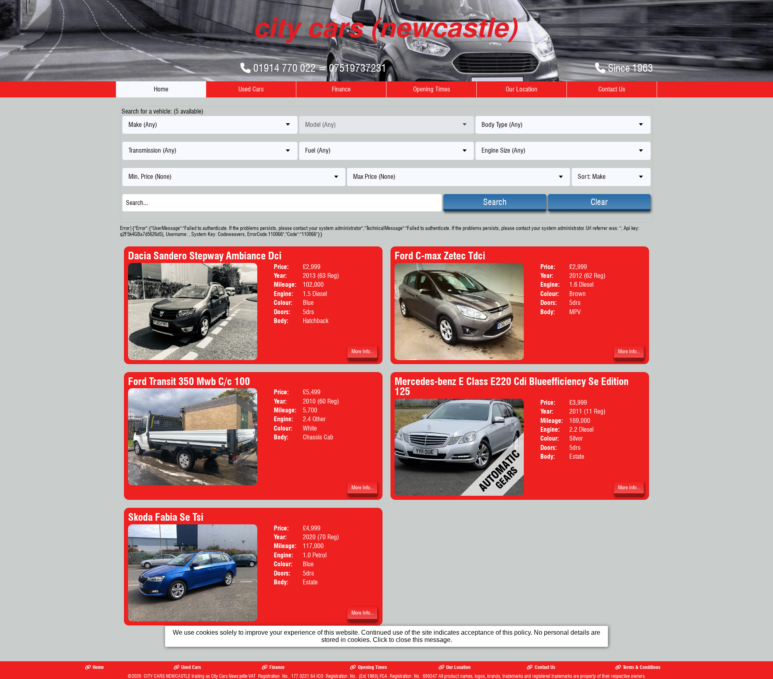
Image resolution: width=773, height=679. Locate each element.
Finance (341, 89)
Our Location (521, 89)
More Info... (362, 351)
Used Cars (251, 89)
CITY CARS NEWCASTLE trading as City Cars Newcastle (195, 676)
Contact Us (611, 89)
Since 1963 (630, 68)
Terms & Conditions (641, 667)
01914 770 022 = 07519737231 (319, 68)
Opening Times (431, 89)
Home (161, 89)
